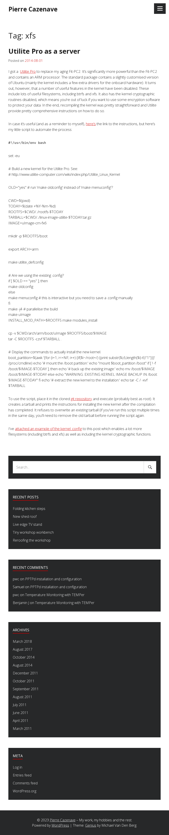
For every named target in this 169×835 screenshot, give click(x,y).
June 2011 (20, 712)
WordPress (60, 825)
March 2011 (22, 728)
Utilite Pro (28, 71)
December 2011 (25, 673)
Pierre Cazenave (32, 9)
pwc (16, 579)
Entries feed (22, 775)
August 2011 (22, 696)
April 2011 (20, 720)
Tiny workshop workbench (33, 532)
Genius (90, 825)
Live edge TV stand (27, 524)
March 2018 (22, 641)
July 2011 (20, 704)
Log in (17, 767)
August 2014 (22, 665)
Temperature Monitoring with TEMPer (54, 594)
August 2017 (22, 649)
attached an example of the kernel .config (48, 428)
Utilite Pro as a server (44, 51)
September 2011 (26, 689)
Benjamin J (21, 602)
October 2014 (24, 657)
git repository (81, 398)
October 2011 (24, 681)
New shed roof (25, 516)
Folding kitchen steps (29, 508)
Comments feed (25, 783)
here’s (91, 123)
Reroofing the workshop (32, 540)
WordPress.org (24, 791)
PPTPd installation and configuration (53, 579)
